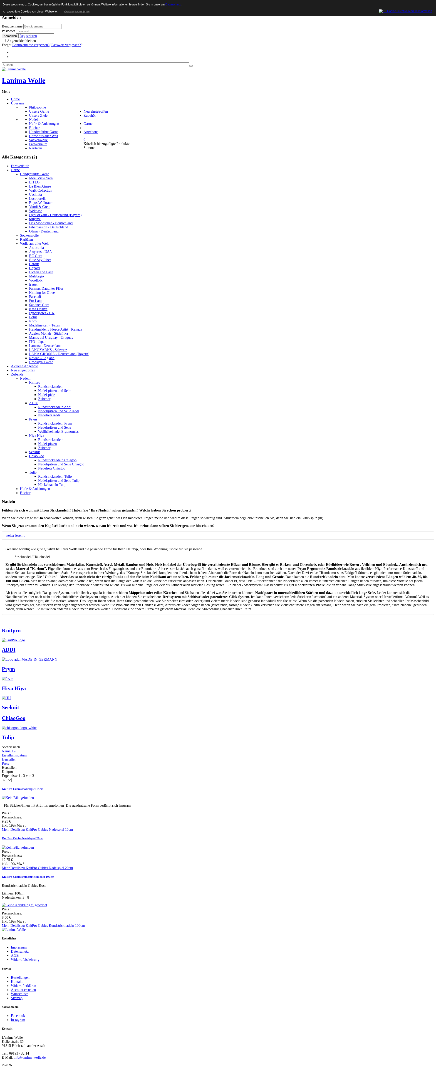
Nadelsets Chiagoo (51, 468)
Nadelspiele (46, 395)
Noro (33, 321)
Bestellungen (20, 977)
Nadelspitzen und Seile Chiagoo (61, 464)
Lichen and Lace (41, 272)
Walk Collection (40, 190)
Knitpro (34, 382)
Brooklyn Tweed (41, 362)
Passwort (9, 31)
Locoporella (37, 198)
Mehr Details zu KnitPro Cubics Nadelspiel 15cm (37, 829)
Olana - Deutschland (44, 231)
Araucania (36, 248)
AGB (15, 955)
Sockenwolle (29, 235)
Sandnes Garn (39, 305)
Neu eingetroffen (23, 370)
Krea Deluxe (38, 309)
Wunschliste (19, 994)
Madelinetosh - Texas (44, 325)
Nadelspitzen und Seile (54, 391)
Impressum (19, 947)
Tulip (33, 472)
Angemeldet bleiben (21, 41)
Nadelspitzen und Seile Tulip (58, 480)
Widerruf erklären (23, 986)
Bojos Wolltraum (41, 203)
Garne (15, 170)
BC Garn (35, 256)
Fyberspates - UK (41, 313)
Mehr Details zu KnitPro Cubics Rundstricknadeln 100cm (43, 925)
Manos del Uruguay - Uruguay (51, 337)
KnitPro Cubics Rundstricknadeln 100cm (28, 876)
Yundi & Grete (39, 207)
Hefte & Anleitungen (35, 489)
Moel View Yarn (41, 178)
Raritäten (26, 239)
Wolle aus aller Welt (34, 243)
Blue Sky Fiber (40, 260)
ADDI (33, 403)
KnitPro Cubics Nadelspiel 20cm (22, 838)
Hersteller (9, 759)
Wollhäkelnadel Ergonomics (58, 431)
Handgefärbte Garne (34, 174)
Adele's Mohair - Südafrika (48, 333)
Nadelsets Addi (49, 415)
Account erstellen (23, 990)
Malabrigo (36, 276)
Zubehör (17, 374)
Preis (5, 763)
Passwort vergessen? (66, 45)
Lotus (33, 317)
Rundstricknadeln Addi (54, 407)
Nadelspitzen (47, 444)
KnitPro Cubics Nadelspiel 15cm (22, 789)
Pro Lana (35, 301)
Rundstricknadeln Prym (55, 423)
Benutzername (12, 26)
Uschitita (35, 194)
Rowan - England (41, 358)
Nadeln (25, 378)
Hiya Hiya (36, 435)
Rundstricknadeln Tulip (55, 476)
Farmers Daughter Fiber (46, 288)
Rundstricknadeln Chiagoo (57, 460)
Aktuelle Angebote (24, 366)
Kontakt (16, 982)
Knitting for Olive (42, 292)
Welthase (35, 211)
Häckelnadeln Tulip (52, 485)
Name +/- (8, 751)
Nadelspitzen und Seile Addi (58, 411)
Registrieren (28, 36)
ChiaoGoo (36, 456)
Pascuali (35, 297)
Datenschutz (20, 951)
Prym (33, 419)
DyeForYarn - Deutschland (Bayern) (55, 215)
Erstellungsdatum (14, 755)
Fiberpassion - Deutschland (48, 227)
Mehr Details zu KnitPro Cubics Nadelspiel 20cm (37, 868)
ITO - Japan (37, 341)
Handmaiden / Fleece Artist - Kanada (55, 329)
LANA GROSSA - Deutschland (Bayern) (59, 354)
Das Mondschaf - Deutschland (51, 223)
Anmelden (10, 36)
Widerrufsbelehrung (25, 959)
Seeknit (34, 452)
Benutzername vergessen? (31, 45)
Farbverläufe (20, 166)
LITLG (34, 182)
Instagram (18, 1020)
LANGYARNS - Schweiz (48, 350)
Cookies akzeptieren (76, 11)
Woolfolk (35, 280)
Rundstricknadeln (50, 386)
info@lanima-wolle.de (30, 1057)
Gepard (34, 268)
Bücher (25, 493)
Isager (33, 284)
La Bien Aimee (40, 186)
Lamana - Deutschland (45, 346)
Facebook (18, 1016)
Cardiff (34, 264)
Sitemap (16, 998)
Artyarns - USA (40, 252)
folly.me (35, 219)
